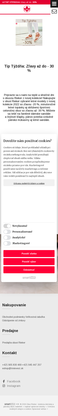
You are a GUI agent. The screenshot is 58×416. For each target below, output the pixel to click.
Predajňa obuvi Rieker (13, 342)
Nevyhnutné (19, 226)
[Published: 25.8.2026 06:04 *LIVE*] (17, 404)
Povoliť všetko (29, 253)
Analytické (18, 237)
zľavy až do (19, 2)
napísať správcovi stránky (35, 407)
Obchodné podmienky (13, 317)
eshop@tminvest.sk (12, 368)
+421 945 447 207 (31, 365)
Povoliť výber (29, 261)
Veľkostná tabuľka (35, 317)
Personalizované (22, 231)
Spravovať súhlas (39, 409)
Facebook (13, 381)
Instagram (13, 385)
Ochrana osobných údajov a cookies (29, 183)
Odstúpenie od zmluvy (13, 320)
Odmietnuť (29, 270)
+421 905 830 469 (12, 365)
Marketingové (21, 243)
